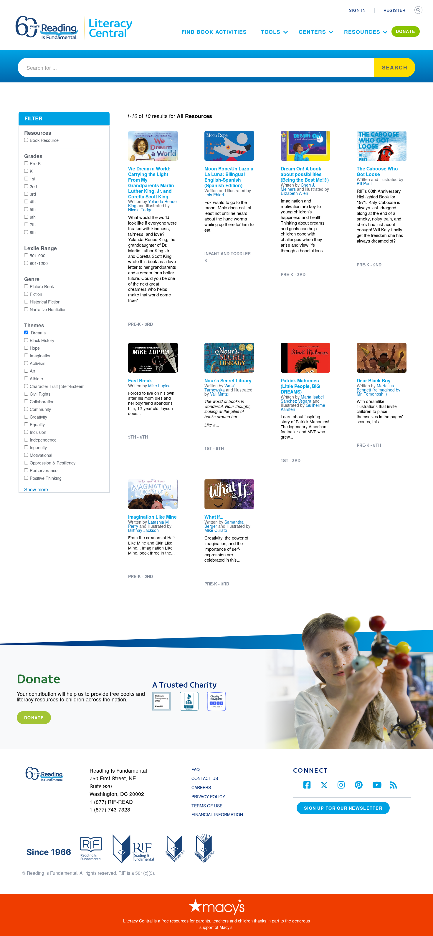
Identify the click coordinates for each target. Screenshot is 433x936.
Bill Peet (364, 183)
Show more (36, 489)
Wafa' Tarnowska (219, 388)
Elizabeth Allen (294, 193)
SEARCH (418, 10)
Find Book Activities (214, 31)
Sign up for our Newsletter (343, 808)
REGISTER (395, 10)
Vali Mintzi (219, 394)
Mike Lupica (159, 386)
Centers (312, 31)
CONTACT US (206, 778)
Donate (34, 718)
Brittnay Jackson (143, 530)
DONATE (405, 31)
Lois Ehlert (214, 195)
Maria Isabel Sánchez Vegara (302, 399)
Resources (362, 31)
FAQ (195, 769)
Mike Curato (215, 530)
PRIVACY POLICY (208, 796)
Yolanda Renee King (152, 203)
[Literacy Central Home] (110, 18)
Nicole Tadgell (141, 210)
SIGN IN (357, 10)
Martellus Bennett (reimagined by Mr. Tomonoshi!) (378, 390)
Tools (271, 31)
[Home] (50, 18)
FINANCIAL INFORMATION (217, 814)
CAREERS (201, 787)
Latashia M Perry (148, 524)
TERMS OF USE (209, 806)
